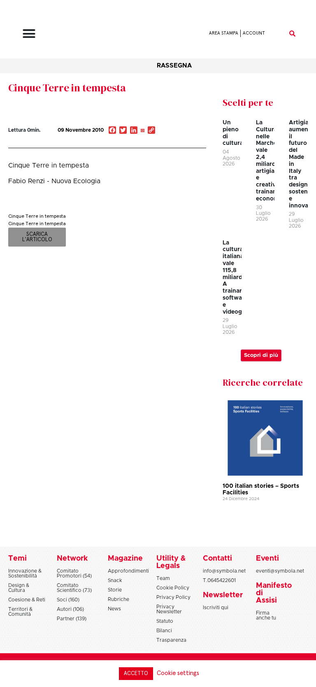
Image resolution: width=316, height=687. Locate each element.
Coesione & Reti (26, 599)
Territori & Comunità (20, 612)
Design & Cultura (18, 588)
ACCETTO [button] (136, 673)
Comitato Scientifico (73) (74, 588)
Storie (115, 589)
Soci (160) (68, 599)
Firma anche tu (266, 615)
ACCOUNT (254, 33)
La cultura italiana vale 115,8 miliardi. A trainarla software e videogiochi (239, 277)
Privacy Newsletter (169, 609)
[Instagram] (142, 130)
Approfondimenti (128, 570)
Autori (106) (70, 609)
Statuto (164, 621)
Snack (115, 580)
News (114, 608)
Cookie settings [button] (178, 673)
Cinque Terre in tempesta (67, 88)
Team (163, 578)
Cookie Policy (172, 587)
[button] (29, 33)
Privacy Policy (173, 597)
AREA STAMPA (223, 33)
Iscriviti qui (215, 607)
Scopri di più (261, 355)
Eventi (267, 558)
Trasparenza (171, 640)
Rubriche (118, 599)
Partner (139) (71, 618)
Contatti (217, 558)
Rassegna (174, 66)
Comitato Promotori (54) (74, 573)
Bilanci (164, 630)
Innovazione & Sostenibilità (25, 573)
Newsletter (223, 595)
